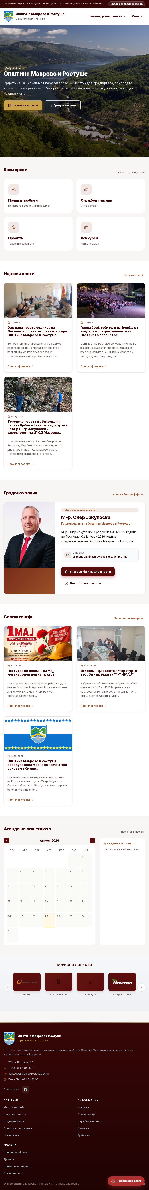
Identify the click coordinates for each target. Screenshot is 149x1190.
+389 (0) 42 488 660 (21, 1067)
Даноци (9, 1159)
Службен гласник (89, 1121)
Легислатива (12, 1173)
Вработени (84, 1135)
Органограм (12, 1135)
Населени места (15, 1114)
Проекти (83, 1128)
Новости (83, 1107)
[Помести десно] (141, 987)
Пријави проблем (15, 1152)
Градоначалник (14, 1121)
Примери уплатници (17, 1166)
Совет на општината (18, 1128)
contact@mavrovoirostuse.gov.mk (28, 1073)
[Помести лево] (8, 987)
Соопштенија (86, 1114)
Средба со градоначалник (126, 3)
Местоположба (14, 1107)
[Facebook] (25, 1089)
